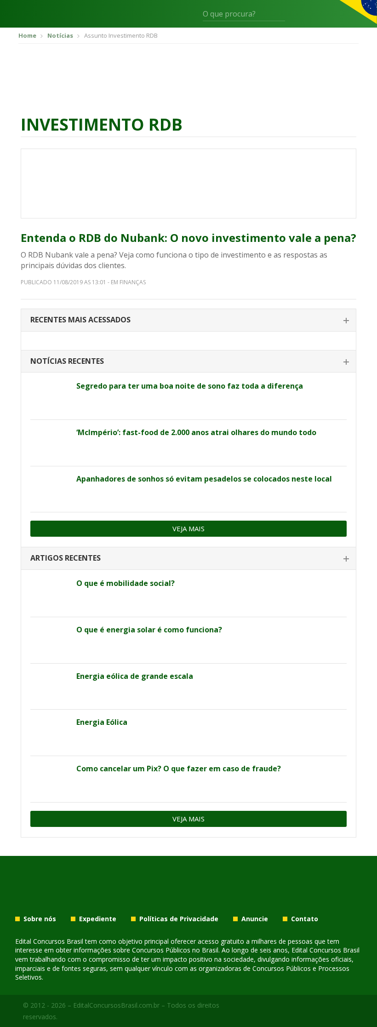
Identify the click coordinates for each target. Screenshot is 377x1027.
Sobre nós (39, 919)
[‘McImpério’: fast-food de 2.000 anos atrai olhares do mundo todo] (49, 443)
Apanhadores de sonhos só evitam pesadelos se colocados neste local (204, 479)
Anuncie (254, 919)
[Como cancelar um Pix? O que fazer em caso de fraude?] (49, 779)
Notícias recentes (67, 361)
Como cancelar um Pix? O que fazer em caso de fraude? (178, 768)
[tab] (188, 320)
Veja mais (188, 528)
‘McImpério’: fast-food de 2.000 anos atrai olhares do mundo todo (196, 432)
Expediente (97, 919)
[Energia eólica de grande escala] (49, 686)
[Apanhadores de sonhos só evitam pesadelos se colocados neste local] (49, 489)
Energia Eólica (101, 722)
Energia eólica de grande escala (134, 676)
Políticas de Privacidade (178, 919)
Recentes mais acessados (80, 320)
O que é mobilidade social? (125, 583)
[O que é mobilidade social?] (49, 593)
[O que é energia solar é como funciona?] (49, 640)
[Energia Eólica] (49, 732)
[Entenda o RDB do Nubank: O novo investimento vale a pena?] (188, 183)
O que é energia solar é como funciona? (149, 630)
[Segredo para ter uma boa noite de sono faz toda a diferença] (49, 396)
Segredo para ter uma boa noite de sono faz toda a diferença (189, 386)
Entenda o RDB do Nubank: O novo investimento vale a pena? (188, 237)
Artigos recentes (65, 558)
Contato (304, 919)
